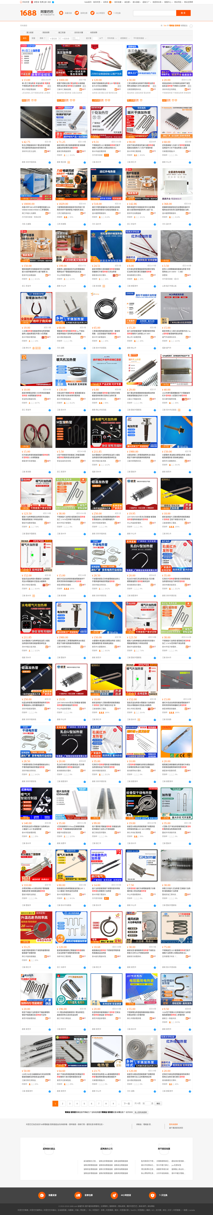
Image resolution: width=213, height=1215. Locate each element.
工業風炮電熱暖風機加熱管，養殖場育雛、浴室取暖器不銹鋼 (106, 332)
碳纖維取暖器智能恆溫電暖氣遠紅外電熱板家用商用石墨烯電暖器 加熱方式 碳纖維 (176, 208)
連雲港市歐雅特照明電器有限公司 (170, 771)
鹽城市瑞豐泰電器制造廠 (30, 523)
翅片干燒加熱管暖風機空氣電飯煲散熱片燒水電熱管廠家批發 (71, 1075)
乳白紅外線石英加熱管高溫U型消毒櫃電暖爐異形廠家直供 (140, 580)
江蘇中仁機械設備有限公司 (65, 89)
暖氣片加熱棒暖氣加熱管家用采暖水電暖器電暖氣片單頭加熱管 (36, 518)
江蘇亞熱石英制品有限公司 (30, 1080)
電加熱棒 (147, 93)
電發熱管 (67, 93)
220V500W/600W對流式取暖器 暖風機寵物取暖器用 (141, 518)
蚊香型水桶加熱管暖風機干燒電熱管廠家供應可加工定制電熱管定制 (141, 1075)
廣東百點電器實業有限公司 (65, 151)
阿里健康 (176, 1210)
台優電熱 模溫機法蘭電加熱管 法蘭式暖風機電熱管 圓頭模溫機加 (176, 456)
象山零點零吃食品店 (149, 1173)
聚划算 (82, 1210)
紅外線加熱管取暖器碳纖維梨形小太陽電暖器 (36, 456)
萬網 (148, 1210)
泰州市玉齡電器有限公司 (100, 337)
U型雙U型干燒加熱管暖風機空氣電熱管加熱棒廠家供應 (176, 828)
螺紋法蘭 (104, 93)
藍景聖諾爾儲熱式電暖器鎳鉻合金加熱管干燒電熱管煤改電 (71, 951)
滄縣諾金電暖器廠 (121, 1165)
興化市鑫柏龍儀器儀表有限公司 (30, 957)
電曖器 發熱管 (148, 1124)
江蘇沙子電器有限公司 (135, 399)
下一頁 (127, 1103)
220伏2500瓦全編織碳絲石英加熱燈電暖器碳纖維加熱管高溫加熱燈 (36, 1075)
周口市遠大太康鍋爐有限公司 (30, 213)
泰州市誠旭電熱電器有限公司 (100, 151)
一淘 (89, 1210)
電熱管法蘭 (113, 93)
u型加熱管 (26, 93)
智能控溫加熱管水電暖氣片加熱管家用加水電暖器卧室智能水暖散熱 (36, 580)
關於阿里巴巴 (132, 1206)
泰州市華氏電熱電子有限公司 (135, 151)
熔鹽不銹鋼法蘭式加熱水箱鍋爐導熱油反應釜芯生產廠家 (71, 84)
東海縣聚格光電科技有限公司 (135, 771)
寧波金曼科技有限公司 (65, 461)
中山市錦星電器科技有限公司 (65, 275)
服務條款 (112, 1206)
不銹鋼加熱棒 (178, 93)
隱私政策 (121, 1206)
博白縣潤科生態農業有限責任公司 (154, 1169)
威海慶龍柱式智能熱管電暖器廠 (96, 1161)
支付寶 (158, 1210)
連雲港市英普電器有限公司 (30, 461)
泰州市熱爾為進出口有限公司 (65, 399)
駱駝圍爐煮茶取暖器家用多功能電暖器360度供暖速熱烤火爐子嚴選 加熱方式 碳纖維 (36, 270)
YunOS (133, 1210)
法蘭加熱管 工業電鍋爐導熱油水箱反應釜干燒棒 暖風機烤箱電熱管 (141, 456)
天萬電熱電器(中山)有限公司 (170, 151)
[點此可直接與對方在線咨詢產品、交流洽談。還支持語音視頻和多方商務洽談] (50, 162)
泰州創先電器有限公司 (100, 957)
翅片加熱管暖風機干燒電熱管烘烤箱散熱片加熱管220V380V (141, 332)
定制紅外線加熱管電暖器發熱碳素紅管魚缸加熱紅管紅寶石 (176, 1075)
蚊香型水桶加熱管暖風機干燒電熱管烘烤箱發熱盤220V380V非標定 (141, 828)
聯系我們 (142, 1206)
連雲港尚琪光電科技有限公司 (100, 275)
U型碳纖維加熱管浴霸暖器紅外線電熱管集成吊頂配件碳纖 (140, 766)
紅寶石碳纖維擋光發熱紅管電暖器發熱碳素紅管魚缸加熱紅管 (106, 394)
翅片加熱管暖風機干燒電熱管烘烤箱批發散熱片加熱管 (106, 889)
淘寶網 (70, 1210)
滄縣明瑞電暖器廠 (121, 1169)
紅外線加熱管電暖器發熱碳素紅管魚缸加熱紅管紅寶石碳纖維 (141, 270)
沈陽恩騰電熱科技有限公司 (135, 89)
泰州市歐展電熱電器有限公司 (30, 833)
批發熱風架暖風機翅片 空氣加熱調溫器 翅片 (106, 1013)
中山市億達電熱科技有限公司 (135, 895)
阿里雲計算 (124, 1210)
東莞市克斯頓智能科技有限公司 (65, 1080)
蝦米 (116, 1210)
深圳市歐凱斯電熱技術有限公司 (100, 523)
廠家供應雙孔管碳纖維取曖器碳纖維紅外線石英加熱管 (106, 270)
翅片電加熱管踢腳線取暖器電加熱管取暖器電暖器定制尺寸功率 (141, 394)
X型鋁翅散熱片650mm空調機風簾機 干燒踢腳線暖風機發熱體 (70, 828)
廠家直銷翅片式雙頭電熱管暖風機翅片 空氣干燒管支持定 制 (176, 518)
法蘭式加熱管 (77, 93)
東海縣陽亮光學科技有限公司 (135, 275)
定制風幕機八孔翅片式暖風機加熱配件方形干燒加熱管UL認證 (176, 146)
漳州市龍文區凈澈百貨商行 (100, 461)
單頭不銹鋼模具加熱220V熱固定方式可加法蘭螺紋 (106, 84)
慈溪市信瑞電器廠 (134, 213)
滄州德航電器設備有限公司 (65, 337)
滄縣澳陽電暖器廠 (91, 1165)
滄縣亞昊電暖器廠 (106, 1169)
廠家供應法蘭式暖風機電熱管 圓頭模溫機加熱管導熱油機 (71, 146)
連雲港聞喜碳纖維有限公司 (65, 585)
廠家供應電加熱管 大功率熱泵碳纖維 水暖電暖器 (36, 394)
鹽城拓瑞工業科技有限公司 (170, 895)
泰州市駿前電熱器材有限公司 (30, 337)
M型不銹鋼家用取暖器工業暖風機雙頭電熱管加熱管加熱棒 (71, 456)
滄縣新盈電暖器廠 (91, 1169)
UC (153, 1210)
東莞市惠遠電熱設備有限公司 (30, 1018)
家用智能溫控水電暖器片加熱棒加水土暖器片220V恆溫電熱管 (36, 828)
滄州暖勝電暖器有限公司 (100, 213)
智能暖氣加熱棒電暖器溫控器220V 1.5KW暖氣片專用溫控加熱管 (71, 889)
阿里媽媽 (109, 1210)
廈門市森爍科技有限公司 (170, 337)
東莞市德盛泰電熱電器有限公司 (100, 1018)
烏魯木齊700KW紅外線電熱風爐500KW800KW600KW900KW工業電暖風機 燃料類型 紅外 (36, 208)
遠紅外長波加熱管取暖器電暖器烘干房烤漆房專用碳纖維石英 (71, 580)
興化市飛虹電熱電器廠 (135, 833)
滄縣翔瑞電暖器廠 (106, 1165)
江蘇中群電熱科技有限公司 (135, 461)
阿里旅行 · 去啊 (98, 1210)
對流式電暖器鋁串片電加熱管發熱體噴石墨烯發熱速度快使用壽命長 (36, 146)
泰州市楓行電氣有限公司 (100, 895)
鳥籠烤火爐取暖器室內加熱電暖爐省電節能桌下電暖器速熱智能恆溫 (71, 270)
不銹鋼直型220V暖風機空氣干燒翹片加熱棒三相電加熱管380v (106, 146)
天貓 (77, 1210)
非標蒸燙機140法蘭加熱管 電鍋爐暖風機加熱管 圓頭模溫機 (35, 889)
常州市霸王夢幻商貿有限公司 (167, 1165)
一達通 (184, 1210)
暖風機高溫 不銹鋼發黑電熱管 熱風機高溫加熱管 (106, 951)
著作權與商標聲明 (92, 1206)
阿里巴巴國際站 (36, 1210)
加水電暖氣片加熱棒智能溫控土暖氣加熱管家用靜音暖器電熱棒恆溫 (106, 456)
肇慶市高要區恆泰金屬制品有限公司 (65, 833)
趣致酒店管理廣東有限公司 (182, 1161)
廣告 (49, 86)
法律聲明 (104, 1206)
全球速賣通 (62, 1210)
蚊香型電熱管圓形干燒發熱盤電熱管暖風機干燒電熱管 (36, 951)
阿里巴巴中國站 (50, 1210)
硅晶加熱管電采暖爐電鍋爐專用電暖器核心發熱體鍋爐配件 (106, 518)
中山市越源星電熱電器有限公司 (135, 523)
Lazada (192, 1210)
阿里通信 (141, 1210)
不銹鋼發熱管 (167, 93)
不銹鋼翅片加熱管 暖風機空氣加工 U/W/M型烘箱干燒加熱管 (71, 518)
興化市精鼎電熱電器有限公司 (135, 1018)
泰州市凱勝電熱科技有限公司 (65, 895)
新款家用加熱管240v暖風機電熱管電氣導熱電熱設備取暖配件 (106, 1075)
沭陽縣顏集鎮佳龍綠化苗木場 (167, 1161)
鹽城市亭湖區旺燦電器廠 (170, 833)
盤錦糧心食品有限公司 (180, 1169)
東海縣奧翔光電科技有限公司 (135, 585)
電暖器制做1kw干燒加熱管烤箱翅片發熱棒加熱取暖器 (70, 332)
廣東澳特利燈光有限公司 (100, 399)
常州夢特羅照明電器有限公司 (170, 399)
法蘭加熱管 (138, 93)
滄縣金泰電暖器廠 (106, 1161)
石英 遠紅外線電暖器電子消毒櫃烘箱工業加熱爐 (141, 889)
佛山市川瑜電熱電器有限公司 (135, 337)
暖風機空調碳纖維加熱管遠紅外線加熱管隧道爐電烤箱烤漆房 (176, 766)
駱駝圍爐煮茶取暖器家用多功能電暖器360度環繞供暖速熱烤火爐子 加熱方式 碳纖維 (141, 208)
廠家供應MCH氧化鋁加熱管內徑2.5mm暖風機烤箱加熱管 (176, 332)
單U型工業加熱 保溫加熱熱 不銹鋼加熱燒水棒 (36, 84)
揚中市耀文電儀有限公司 (181, 1173)
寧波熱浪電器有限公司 (30, 399)
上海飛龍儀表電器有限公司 (100, 89)
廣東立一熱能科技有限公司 (170, 1018)
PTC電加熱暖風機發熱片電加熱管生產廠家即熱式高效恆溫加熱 (70, 1013)
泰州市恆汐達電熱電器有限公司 (65, 523)
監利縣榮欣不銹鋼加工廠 (150, 1161)
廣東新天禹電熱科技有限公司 (135, 957)
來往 (164, 1210)
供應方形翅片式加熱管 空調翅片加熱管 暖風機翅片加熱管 (176, 889)
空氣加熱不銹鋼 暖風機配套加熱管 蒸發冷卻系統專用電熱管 (71, 394)
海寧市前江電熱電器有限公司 (65, 957)
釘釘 (170, 1210)
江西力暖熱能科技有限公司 (65, 213)
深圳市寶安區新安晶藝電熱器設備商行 (170, 585)
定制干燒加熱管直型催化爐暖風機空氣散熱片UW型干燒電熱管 (141, 146)
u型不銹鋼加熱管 (36, 93)
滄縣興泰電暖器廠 (121, 1173)
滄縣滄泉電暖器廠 (91, 1173)
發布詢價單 (173, 1124)
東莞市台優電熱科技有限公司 (170, 461)
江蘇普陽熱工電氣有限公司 (170, 523)
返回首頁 (129, 1112)
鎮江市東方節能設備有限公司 (65, 1018)
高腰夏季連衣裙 (162, 1169)
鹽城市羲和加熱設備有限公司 (30, 895)
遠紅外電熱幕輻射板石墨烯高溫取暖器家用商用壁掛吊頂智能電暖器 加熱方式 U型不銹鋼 (106, 208)
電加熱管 (60, 93)
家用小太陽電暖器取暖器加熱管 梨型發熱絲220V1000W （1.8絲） (176, 270)
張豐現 (164, 275)
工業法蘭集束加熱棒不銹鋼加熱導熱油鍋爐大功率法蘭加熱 (141, 84)
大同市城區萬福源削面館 (165, 1173)
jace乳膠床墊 (176, 1165)
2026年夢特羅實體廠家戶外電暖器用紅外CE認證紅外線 (176, 394)
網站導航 (151, 1206)
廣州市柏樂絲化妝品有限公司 (152, 1165)
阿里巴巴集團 (23, 1210)
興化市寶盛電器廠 (29, 89)
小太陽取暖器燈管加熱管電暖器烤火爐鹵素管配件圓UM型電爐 (36, 332)
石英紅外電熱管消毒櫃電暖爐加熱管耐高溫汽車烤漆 (176, 580)
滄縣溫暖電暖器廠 (121, 1161)
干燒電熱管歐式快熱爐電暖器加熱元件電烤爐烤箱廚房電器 (106, 580)
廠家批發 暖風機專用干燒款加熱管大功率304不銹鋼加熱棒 (141, 951)
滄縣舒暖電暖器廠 (106, 1173)
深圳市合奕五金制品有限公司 (30, 151)
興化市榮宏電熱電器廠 (30, 585)
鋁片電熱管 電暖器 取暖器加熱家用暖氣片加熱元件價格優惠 (106, 828)
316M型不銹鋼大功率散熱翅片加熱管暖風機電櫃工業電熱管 (176, 1013)
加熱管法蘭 (96, 93)
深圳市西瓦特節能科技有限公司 (170, 89)
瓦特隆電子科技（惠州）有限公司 (170, 957)
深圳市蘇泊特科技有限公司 (100, 585)
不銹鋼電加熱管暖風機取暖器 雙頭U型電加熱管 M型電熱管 (141, 1013)
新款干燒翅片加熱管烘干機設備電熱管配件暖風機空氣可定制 (36, 1013)
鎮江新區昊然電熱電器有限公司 (100, 833)
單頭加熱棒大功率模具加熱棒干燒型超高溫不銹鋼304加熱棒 (176, 84)
